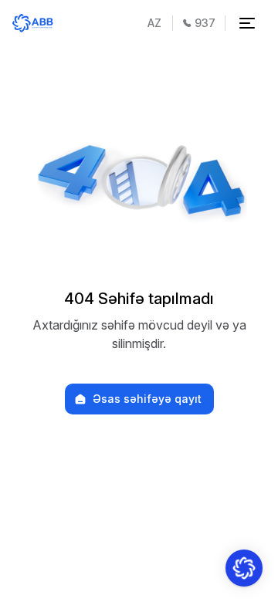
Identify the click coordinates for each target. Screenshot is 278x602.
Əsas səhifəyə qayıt (147, 399)
